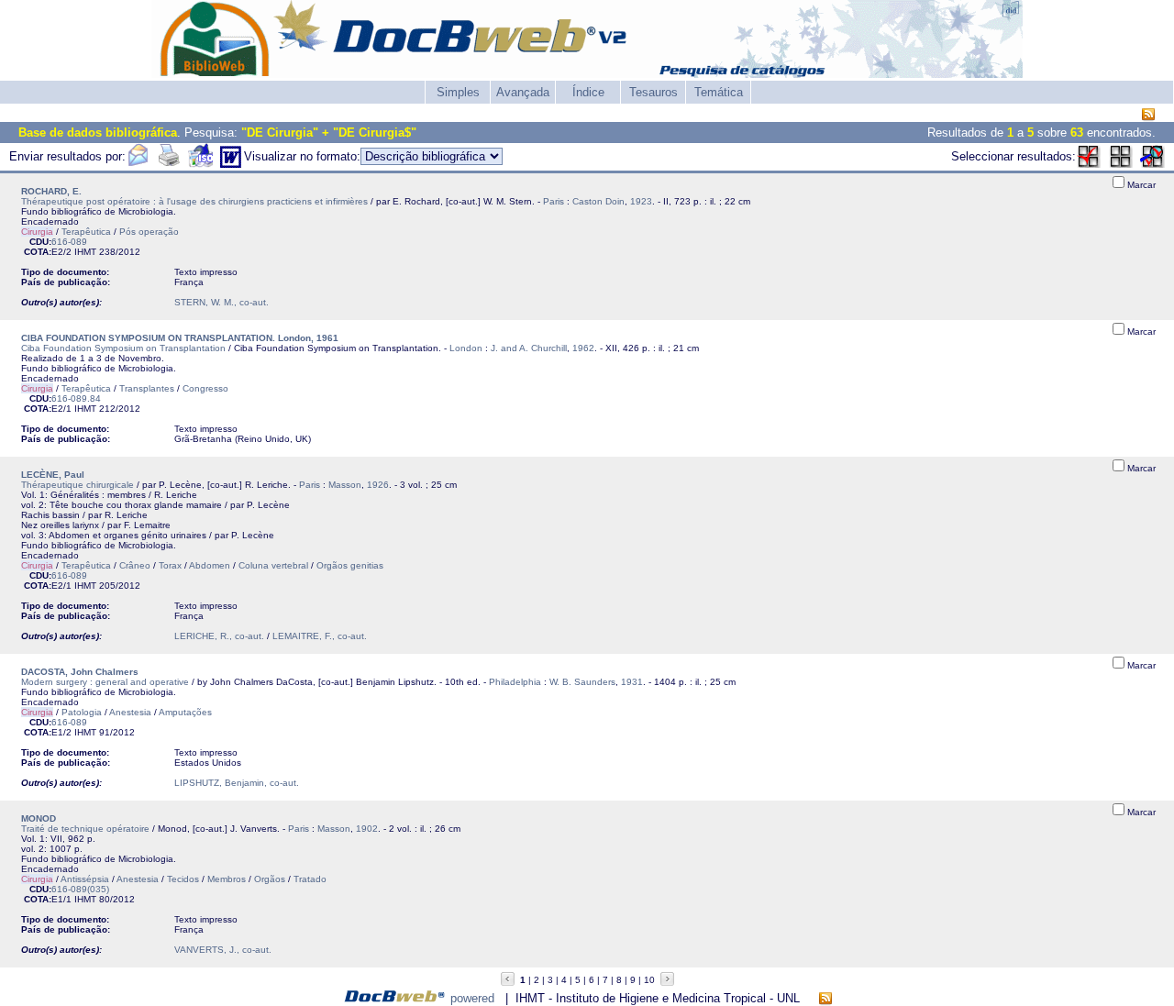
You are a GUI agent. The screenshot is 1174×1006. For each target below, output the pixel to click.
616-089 (69, 242)
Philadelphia (515, 682)
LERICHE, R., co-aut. (219, 636)
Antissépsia (85, 879)
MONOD (38, 818)
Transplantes (146, 388)
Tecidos (183, 879)
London (465, 348)
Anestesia (130, 712)
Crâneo (134, 565)
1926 (378, 485)
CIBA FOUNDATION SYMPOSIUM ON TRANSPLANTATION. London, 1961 (179, 338)
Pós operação (149, 232)
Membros (226, 879)
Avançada (522, 92)
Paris (553, 201)
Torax (170, 565)
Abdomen (209, 565)
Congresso (205, 388)
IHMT (85, 252)
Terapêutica (86, 232)
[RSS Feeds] (1148, 115)
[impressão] (169, 164)
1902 (367, 829)
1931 (632, 682)
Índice (588, 92)
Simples (458, 92)
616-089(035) (80, 889)
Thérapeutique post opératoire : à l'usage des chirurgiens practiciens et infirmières (194, 201)
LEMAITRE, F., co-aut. (319, 636)
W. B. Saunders (582, 682)
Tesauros (653, 92)
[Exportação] (200, 164)
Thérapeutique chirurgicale (77, 485)
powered (472, 998)
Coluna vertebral (273, 565)
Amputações (185, 712)
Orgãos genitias (349, 565)
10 (649, 980)
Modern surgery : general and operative (105, 682)
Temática (718, 92)
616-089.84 (76, 398)
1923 (641, 201)
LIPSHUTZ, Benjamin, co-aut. (236, 783)
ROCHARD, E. (51, 191)
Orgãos (269, 879)
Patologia (81, 712)
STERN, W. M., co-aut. (221, 302)
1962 (583, 348)
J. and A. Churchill (529, 348)
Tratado (310, 879)
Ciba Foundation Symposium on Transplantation (123, 348)
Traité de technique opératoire (85, 829)
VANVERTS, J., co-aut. (222, 950)
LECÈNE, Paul (52, 475)
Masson (344, 485)
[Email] (138, 164)
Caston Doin (598, 201)
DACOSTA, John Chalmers (79, 672)
